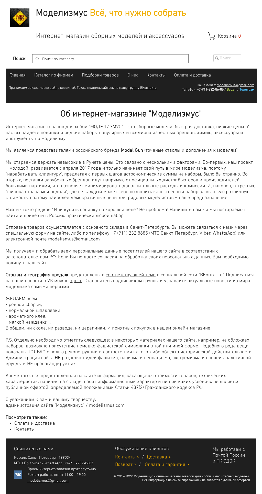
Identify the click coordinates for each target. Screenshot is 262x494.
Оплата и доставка (34, 423)
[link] (227, 36)
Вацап (231, 89)
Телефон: (189, 89)
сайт (53, 88)
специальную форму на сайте (37, 233)
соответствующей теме (131, 275)
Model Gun (132, 150)
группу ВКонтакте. (142, 88)
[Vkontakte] (18, 474)
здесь (76, 281)
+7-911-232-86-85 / (211, 89)
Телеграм (246, 89)
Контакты (24, 429)
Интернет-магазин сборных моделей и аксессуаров (110, 36)
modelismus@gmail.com (235, 85)
